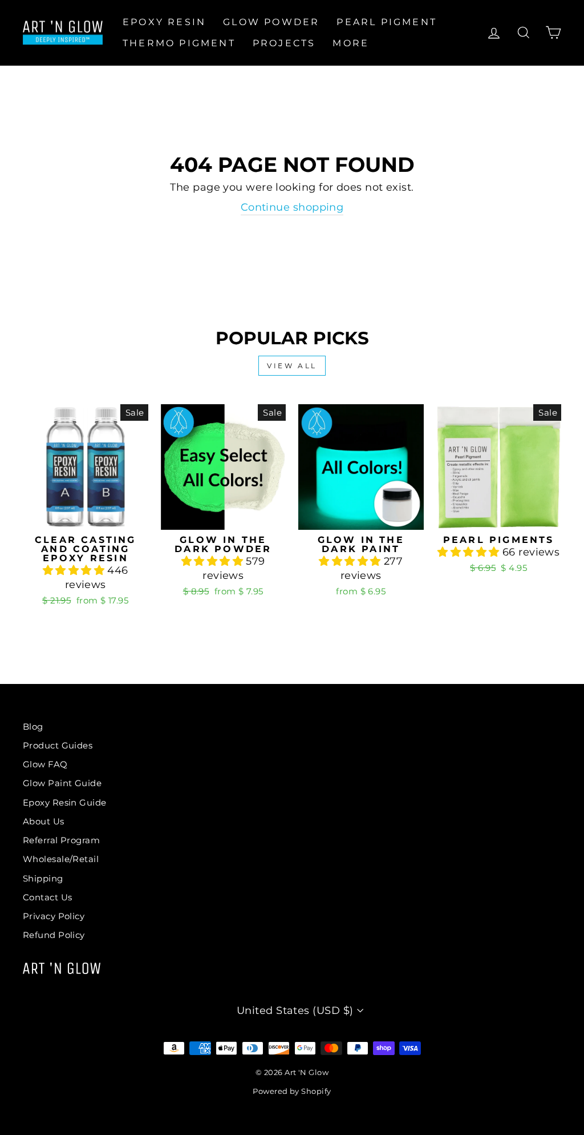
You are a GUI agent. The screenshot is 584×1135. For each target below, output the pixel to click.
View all (292, 365)
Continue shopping (292, 207)
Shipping (43, 878)
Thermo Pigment (179, 43)
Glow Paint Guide (62, 783)
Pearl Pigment (386, 22)
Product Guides (57, 745)
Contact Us (47, 897)
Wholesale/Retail (61, 859)
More (350, 43)
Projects (284, 43)
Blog (33, 726)
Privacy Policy (53, 916)
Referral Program (61, 840)
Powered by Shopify (292, 1091)
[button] (75, 570)
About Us (43, 821)
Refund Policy (54, 934)
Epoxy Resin (164, 22)
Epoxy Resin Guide (65, 802)
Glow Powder (271, 22)
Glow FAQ (45, 764)
